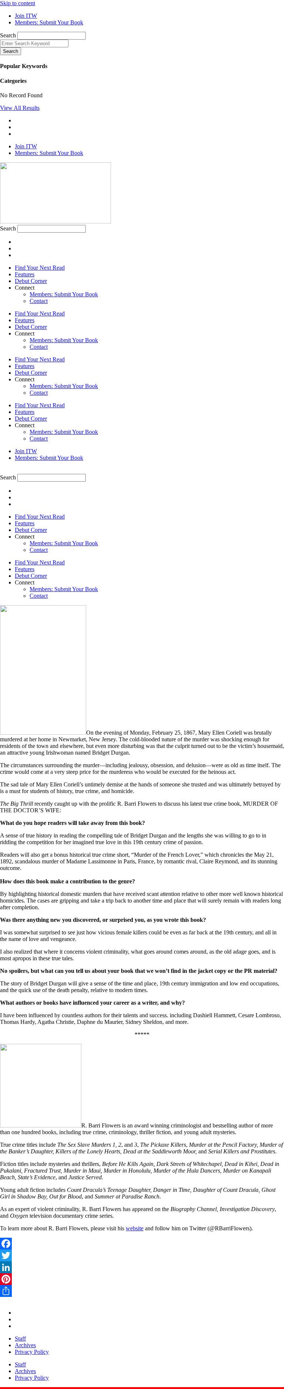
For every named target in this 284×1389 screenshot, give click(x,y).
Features (24, 274)
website (134, 1228)
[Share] (142, 1291)
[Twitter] (142, 1255)
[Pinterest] (142, 1279)
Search (8, 35)
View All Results (20, 108)
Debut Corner (31, 281)
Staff (20, 1338)
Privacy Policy (32, 1352)
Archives (25, 1345)
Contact (39, 301)
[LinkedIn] (142, 1267)
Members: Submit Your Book (64, 294)
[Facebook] (142, 1244)
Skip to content (17, 3)
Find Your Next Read (40, 267)
